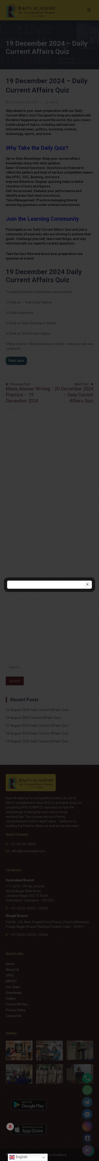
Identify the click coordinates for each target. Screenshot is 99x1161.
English (21, 1157)
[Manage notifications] (10, 1126)
